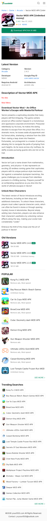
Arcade (20, 10)
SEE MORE (38, 377)
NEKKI (24, 24)
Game (11, 10)
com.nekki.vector (31, 78)
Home (4, 10)
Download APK (25, 30)
